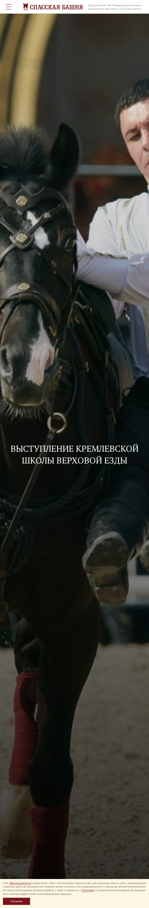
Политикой (88, 890)
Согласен (16, 901)
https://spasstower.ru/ (20, 883)
